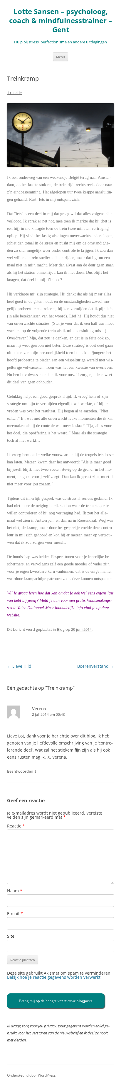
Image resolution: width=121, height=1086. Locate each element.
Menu (60, 57)
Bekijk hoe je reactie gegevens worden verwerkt (53, 977)
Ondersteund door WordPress (31, 1075)
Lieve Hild (19, 666)
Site (10, 936)
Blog (61, 629)
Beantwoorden (20, 771)
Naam (14, 890)
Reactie (16, 826)
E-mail (15, 913)
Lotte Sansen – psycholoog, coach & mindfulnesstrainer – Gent (60, 20)
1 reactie (14, 92)
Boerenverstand (95, 666)
